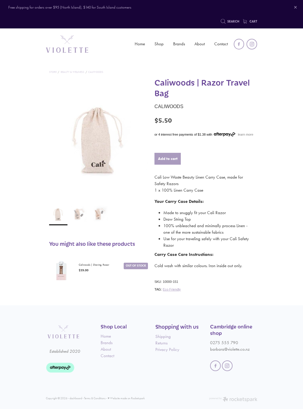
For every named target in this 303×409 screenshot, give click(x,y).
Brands (179, 43)
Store (53, 71)
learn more (245, 134)
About (199, 43)
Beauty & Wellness (72, 71)
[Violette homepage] (67, 44)
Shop (159, 43)
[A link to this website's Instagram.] (251, 44)
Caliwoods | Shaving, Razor (94, 264)
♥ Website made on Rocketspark (126, 398)
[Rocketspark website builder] (233, 400)
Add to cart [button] (168, 158)
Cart (253, 21)
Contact (221, 43)
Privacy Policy (167, 349)
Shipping (163, 336)
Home (140, 43)
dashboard (76, 398)
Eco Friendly (172, 289)
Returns (161, 343)
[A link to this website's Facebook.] (239, 44)
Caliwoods (95, 71)
